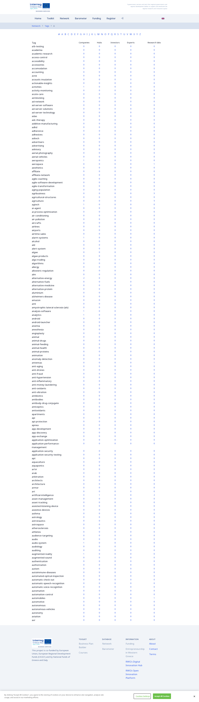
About (152, 643)
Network (64, 18)
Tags (47, 25)
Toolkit (50, 18)
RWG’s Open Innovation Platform (132, 674)
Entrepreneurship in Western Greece (135, 652)
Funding (96, 18)
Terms (152, 654)
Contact (153, 648)
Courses (83, 652)
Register (111, 18)
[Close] (194, 696)
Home (38, 18)
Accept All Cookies (161, 696)
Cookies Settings (143, 696)
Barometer (81, 18)
